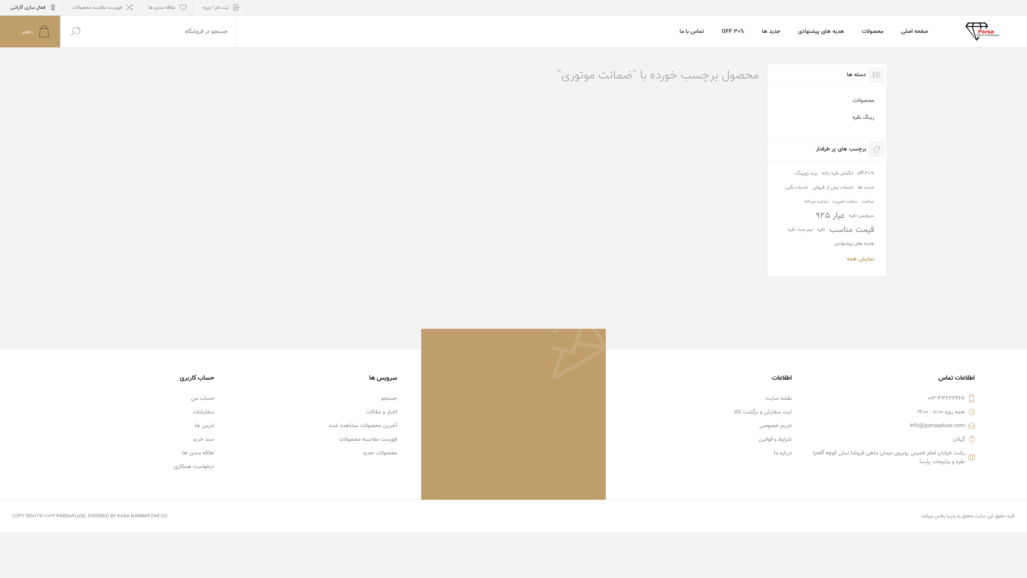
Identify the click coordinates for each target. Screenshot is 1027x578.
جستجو (389, 398)
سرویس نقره (861, 216)
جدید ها (866, 187)
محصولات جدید (380, 453)
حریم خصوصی (775, 425)
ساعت (867, 201)
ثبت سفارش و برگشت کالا (763, 412)
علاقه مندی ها (198, 453)
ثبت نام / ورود (215, 7)
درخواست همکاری (194, 466)
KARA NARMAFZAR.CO (142, 516)
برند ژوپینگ (806, 173)
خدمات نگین (796, 187)
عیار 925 (830, 215)
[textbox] (163, 31)
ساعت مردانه (816, 201)
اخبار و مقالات (381, 412)
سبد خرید (203, 439)
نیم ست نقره (800, 230)
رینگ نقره (863, 117)
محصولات (863, 100)
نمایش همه (860, 259)
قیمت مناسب (851, 229)
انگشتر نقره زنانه (837, 173)
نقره (821, 230)
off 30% (865, 173)
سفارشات (203, 412)
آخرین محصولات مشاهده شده (363, 425)
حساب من (202, 398)
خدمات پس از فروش (833, 187)
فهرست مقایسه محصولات (97, 7)
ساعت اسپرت (844, 201)
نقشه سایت (778, 398)
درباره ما (783, 453)
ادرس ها (204, 425)
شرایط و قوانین (775, 439)
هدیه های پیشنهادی (854, 244)
